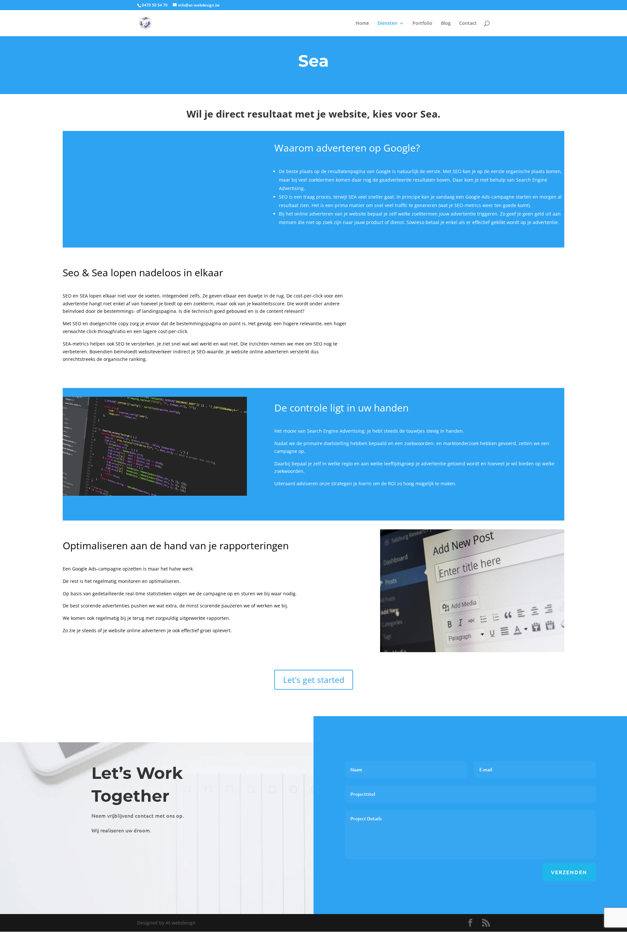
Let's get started (313, 679)
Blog (446, 23)
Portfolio (422, 23)
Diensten (387, 23)
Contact (468, 23)
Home (362, 23)
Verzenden (569, 872)
